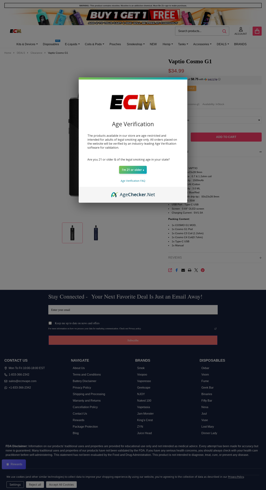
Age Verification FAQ (133, 180)
